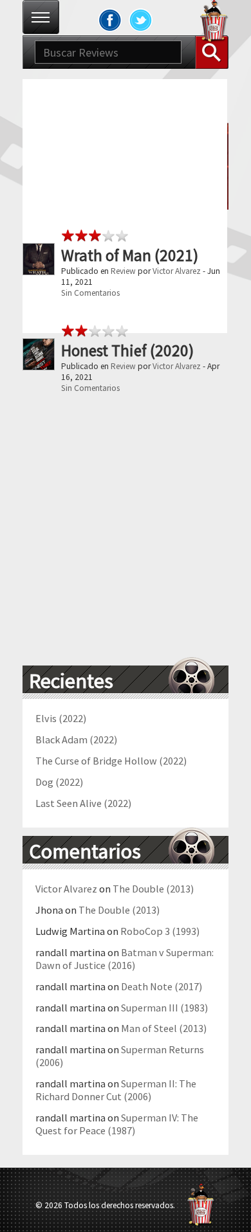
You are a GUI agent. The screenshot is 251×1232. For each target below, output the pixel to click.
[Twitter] (141, 20)
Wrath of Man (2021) (129, 255)
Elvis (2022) (60, 718)
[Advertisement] (125, 204)
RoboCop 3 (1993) (160, 931)
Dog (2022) (59, 781)
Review (123, 271)
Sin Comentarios (90, 292)
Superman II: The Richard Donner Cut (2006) (115, 1090)
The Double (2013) (153, 888)
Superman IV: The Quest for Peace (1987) (116, 1124)
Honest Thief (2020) (127, 350)
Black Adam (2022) (76, 739)
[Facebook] (110, 20)
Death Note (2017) (161, 986)
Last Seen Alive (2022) (83, 803)
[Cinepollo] (214, 23)
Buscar (211, 52)
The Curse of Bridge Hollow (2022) (111, 760)
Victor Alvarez (177, 271)
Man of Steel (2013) (164, 1028)
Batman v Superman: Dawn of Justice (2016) (124, 959)
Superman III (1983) (164, 1007)
